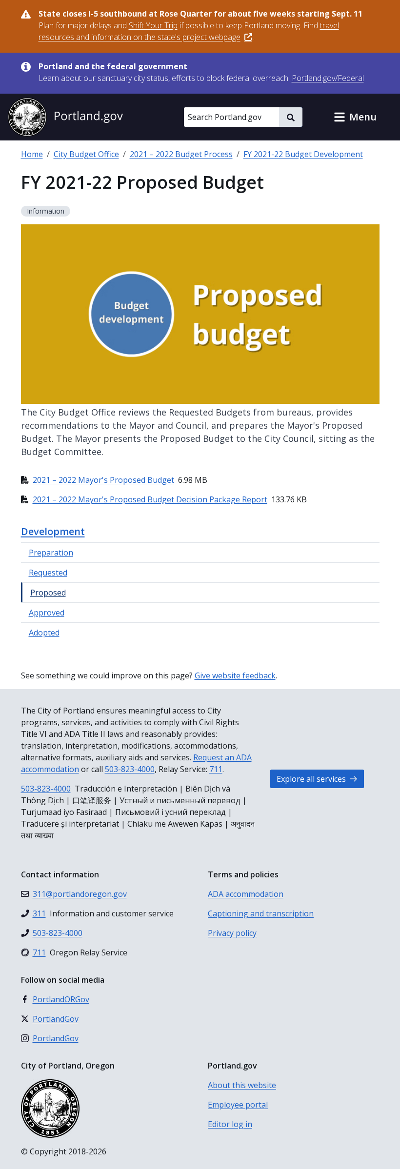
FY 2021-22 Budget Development (303, 154)
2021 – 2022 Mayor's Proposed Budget (103, 480)
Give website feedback (235, 675)
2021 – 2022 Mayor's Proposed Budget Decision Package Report (150, 499)
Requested (48, 572)
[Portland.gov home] (65, 117)
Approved (46, 612)
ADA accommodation (245, 894)
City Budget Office (86, 154)
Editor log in (230, 1124)
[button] (355, 117)
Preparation (51, 552)
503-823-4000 (130, 769)
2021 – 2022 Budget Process (181, 154)
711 (215, 769)
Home (32, 154)
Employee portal (238, 1104)
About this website (242, 1085)
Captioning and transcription (261, 913)
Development (53, 531)
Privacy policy (232, 933)
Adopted (44, 632)
